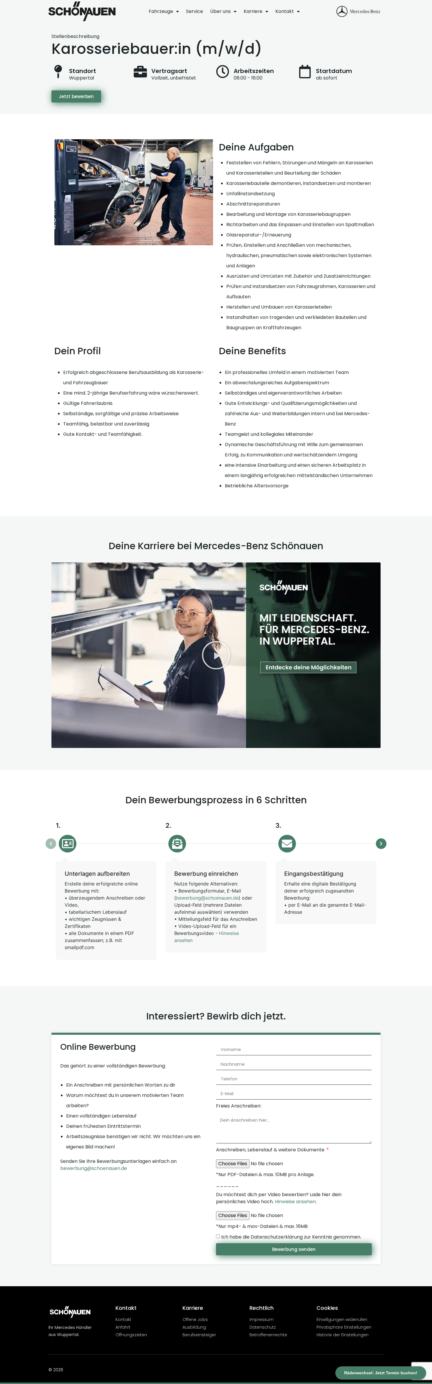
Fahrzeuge (161, 11)
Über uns (220, 11)
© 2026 (55, 1370)
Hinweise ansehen (295, 1201)
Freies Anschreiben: (238, 1105)
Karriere (253, 11)
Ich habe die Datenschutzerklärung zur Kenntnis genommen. (291, 1236)
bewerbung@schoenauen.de (207, 898)
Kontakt (284, 11)
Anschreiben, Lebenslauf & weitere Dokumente (271, 1149)
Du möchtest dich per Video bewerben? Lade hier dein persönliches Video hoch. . (278, 1198)
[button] (216, 655)
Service (194, 11)
